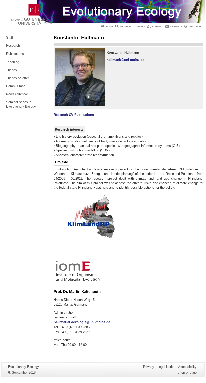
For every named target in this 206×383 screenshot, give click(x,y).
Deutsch (195, 26)
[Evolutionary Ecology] (103, 11)
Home (109, 26)
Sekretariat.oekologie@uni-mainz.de (82, 322)
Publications (15, 54)
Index (141, 26)
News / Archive (17, 94)
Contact (176, 26)
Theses (11, 70)
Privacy (148, 367)
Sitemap (157, 26)
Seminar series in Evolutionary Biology (21, 104)
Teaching (12, 62)
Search (125, 26)
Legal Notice (166, 367)
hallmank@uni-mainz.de (125, 60)
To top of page (186, 372)
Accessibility (187, 367)
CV (71, 115)
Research (13, 45)
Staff (9, 37)
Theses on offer (17, 78)
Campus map (15, 86)
